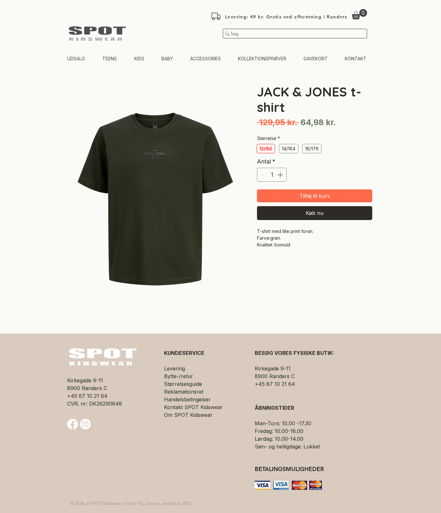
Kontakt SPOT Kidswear (193, 407)
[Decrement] (263, 174)
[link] (359, 14)
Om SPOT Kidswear (188, 415)
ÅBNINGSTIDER (274, 408)
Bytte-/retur (178, 376)
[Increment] (281, 174)
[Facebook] (72, 424)
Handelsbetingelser (187, 399)
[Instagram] (85, 424)
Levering (174, 368)
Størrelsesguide (183, 384)
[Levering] (216, 16)
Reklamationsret (183, 391)
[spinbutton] (272, 174)
